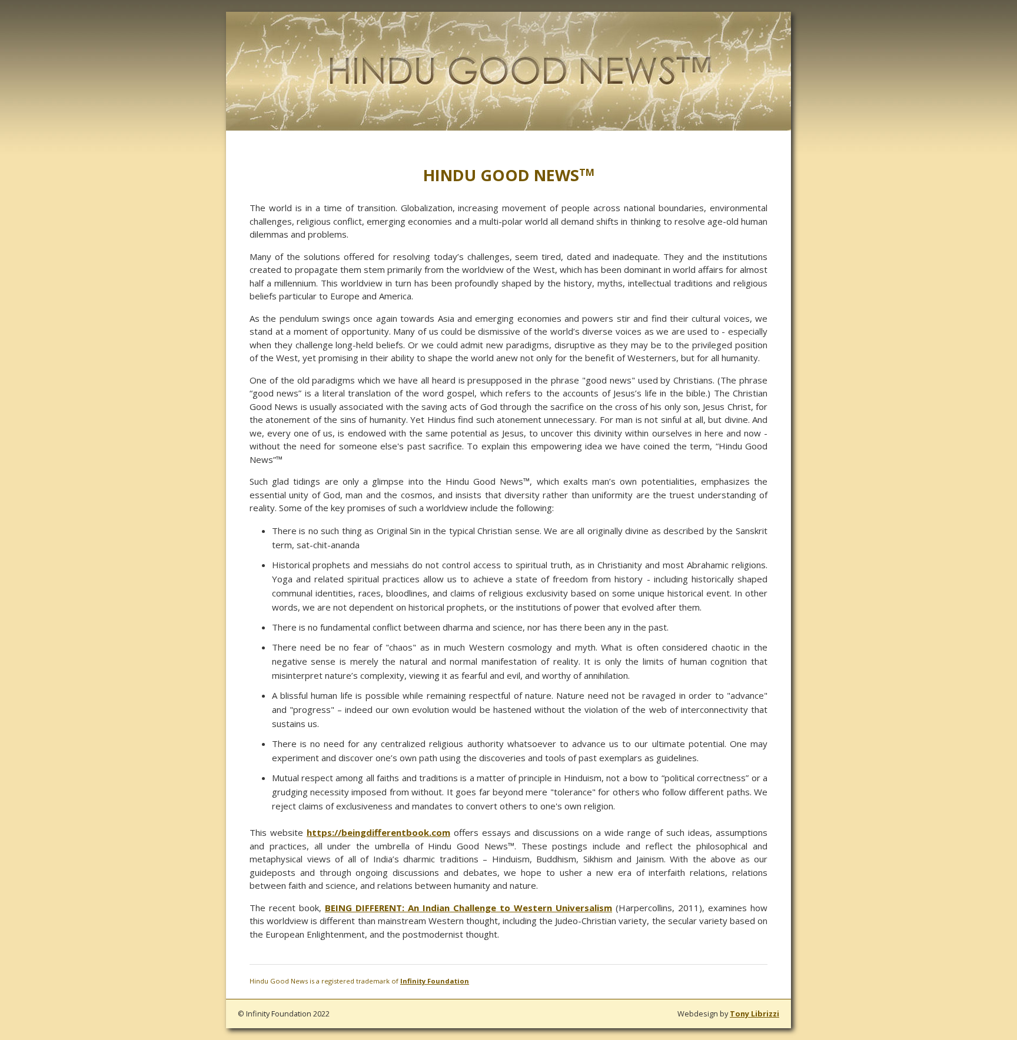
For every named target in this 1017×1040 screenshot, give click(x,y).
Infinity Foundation (434, 980)
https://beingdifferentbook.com (378, 832)
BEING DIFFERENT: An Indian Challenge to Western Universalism (468, 908)
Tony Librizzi (754, 1013)
